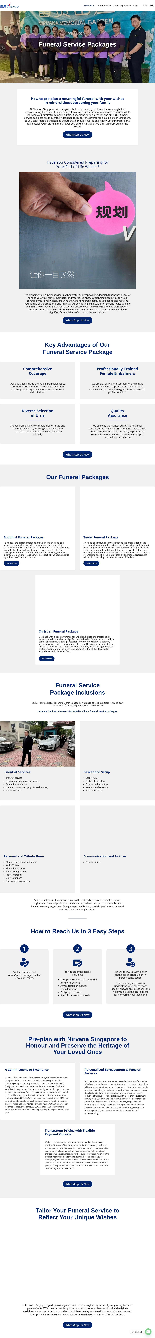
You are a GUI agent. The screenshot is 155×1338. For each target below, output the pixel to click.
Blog (135, 6)
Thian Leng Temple (122, 6)
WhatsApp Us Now (77, 134)
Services (88, 6)
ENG (145, 5)
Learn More (11, 563)
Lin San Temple (104, 6)
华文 (152, 5)
